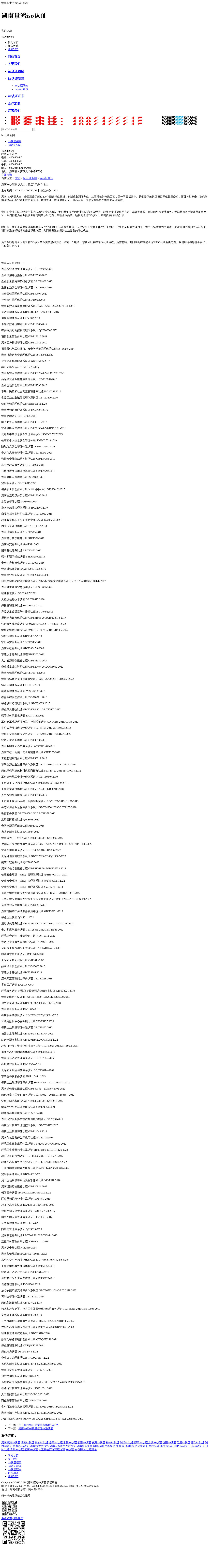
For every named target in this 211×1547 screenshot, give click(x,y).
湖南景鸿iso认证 (10, 1442)
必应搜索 (140, 1446)
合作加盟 (14, 103)
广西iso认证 (153, 1446)
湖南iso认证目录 (87, 1449)
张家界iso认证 (21, 1446)
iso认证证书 (16, 96)
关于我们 (14, 63)
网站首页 (14, 56)
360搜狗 (129, 1446)
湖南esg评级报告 (39, 1446)
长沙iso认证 (41, 1442)
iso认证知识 (21, 89)
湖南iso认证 (27, 1442)
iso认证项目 (16, 71)
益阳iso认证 (169, 1442)
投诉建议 (18, 1518)
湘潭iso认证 (127, 1442)
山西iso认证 (181, 1446)
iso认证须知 (21, 85)
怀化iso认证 (197, 1442)
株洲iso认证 (98, 1442)
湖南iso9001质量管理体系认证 (35, 1428)
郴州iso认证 (112, 1442)
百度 (115, 1446)
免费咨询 (6, 1518)
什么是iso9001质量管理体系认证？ (38, 1425)
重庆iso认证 (167, 1446)
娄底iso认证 (183, 1442)
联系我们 (13, 49)
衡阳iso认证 (84, 1442)
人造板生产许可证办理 (52, 1449)
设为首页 (13, 42)
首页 (17, 178)
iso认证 (70, 1449)
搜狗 (121, 1446)
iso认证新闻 (16, 78)
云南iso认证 (31, 1449)
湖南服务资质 (84, 1446)
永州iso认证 (155, 1442)
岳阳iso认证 (56, 1442)
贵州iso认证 (17, 1449)
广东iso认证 (195, 1446)
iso (76, 1449)
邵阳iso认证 (141, 1442)
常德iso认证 (70, 1442)
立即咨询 (6, 174)
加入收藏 (13, 45)
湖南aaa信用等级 (102, 1446)
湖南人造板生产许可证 (63, 1446)
